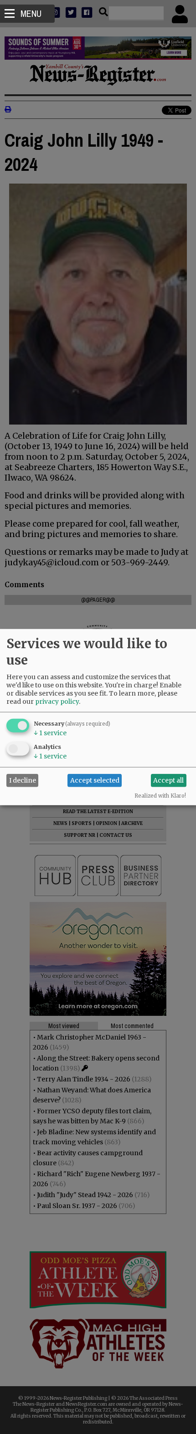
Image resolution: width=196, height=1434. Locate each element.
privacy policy (57, 701)
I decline (22, 780)
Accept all (168, 780)
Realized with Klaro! (160, 795)
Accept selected (94, 780)
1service (50, 732)
